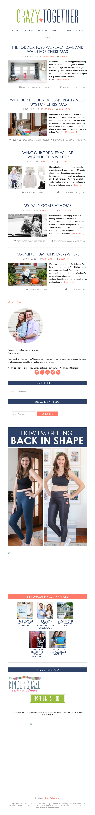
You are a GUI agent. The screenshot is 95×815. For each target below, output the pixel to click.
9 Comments (65, 56)
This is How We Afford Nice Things (25, 623)
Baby (25, 140)
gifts (77, 87)
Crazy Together (47, 16)
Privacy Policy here (51, 798)
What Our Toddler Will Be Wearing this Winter (47, 154)
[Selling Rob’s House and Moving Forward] (37, 639)
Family (30, 241)
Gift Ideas (36, 87)
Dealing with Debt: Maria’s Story (65, 623)
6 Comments (65, 259)
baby (67, 140)
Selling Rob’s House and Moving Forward (37, 653)
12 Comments (65, 162)
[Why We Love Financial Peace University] (57, 639)
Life (35, 241)
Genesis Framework (44, 712)
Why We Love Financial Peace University (57, 652)
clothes (75, 193)
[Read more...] (63, 79)
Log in (50, 715)
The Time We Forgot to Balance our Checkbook (45, 624)
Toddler (45, 87)
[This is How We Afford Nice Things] (25, 611)
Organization (34, 140)
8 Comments (64, 109)
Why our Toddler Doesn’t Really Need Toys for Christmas (47, 102)
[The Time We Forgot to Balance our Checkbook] (45, 611)
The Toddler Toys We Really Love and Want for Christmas (47, 49)
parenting (74, 140)
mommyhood (73, 241)
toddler (83, 87)
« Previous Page (14, 302)
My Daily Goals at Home (47, 205)
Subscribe (47, 414)
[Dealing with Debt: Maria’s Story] (65, 611)
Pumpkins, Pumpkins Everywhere (47, 254)
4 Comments (65, 210)
